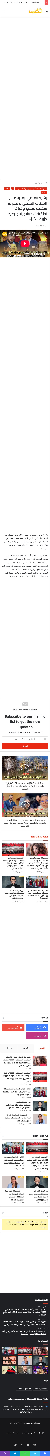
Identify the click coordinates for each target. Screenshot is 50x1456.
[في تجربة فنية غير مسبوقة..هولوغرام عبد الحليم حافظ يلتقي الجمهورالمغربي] (13, 882)
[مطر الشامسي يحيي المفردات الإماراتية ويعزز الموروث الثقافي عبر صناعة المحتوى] (9, 1370)
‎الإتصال (41, 1433)
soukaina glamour (24, 1389)
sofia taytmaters (41, 1389)
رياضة (24, 189)
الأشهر (42, 1048)
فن (12, 189)
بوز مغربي (31, 189)
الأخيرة (25, 1048)
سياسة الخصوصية (12, 1433)
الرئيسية (42, 183)
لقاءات (7, 189)
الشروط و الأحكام (28, 1433)
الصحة (39, 189)
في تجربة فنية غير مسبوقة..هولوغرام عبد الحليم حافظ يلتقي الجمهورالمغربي (14, 894)
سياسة (17, 189)
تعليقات (8, 1048)
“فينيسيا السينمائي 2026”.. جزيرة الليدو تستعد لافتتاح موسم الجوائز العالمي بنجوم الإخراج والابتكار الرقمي (13, 863)
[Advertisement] (25, 44)
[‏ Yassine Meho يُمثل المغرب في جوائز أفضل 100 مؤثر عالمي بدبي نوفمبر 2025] (25, 1370)
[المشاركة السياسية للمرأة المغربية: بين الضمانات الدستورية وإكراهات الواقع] (40, 1119)
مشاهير (43, 192)
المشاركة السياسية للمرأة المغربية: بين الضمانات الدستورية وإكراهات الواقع (18, 1118)
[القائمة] (3, 12)
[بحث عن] (46, 12)
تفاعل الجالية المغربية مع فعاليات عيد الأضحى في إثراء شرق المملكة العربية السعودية (38, 894)
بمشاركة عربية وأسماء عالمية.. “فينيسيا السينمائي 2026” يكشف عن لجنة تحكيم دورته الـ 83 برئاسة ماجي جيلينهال (37, 863)
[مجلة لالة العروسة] (35, 11)
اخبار (35, 183)
